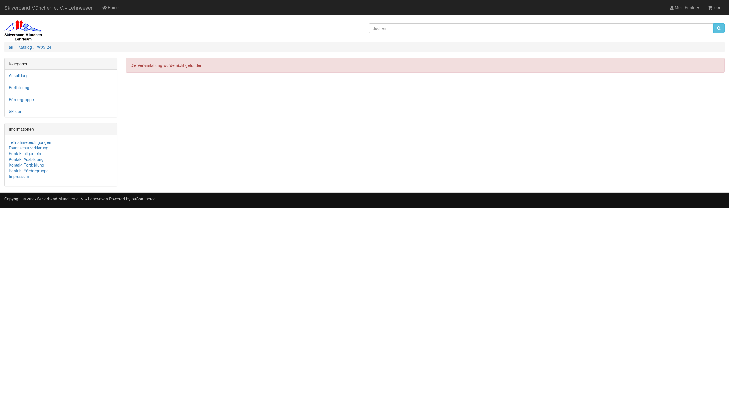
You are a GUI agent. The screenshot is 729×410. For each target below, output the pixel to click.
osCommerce (144, 199)
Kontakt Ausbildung (26, 159)
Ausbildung (19, 75)
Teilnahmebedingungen (30, 142)
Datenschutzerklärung (28, 148)
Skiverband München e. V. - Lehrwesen (49, 7)
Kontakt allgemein (25, 153)
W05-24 (44, 47)
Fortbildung (19, 87)
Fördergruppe (21, 99)
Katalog (25, 47)
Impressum (19, 176)
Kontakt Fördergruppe (29, 170)
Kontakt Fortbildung (26, 165)
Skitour (15, 111)
